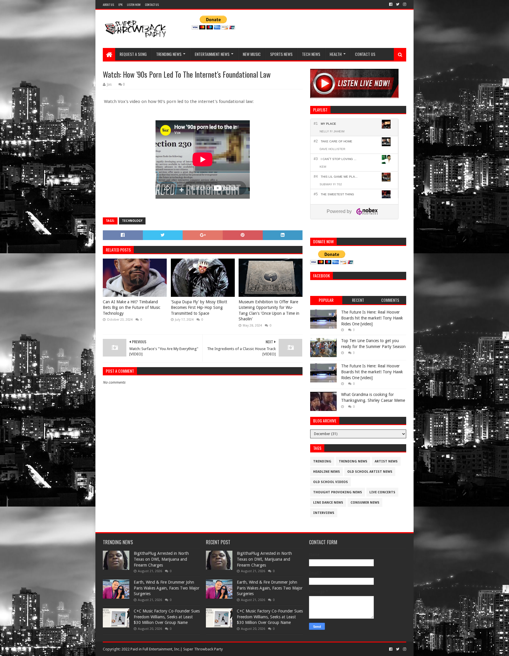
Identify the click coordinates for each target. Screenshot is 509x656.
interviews (323, 513)
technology (132, 220)
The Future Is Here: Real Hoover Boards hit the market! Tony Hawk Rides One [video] (372, 318)
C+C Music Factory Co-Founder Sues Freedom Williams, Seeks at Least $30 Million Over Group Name (167, 617)
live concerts (382, 492)
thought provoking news (337, 492)
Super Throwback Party (203, 649)
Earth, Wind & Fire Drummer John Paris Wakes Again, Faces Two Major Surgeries (166, 588)
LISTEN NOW (134, 4)
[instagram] (404, 4)
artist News (386, 461)
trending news (353, 461)
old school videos (330, 482)
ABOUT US (108, 4)
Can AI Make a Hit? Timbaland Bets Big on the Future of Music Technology (131, 307)
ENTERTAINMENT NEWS (212, 54)
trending (322, 461)
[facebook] (391, 4)
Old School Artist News (369, 472)
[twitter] (398, 4)
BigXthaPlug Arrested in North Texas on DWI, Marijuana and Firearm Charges (161, 559)
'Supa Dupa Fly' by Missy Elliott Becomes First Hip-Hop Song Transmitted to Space (199, 307)
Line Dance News (328, 503)
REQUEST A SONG (133, 54)
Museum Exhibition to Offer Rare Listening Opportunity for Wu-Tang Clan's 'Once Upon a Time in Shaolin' (269, 310)
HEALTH (336, 54)
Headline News (326, 472)
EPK (120, 4)
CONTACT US (152, 4)
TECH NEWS (311, 54)
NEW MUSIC (252, 54)
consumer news (365, 503)
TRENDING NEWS (168, 54)
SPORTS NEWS (281, 54)
